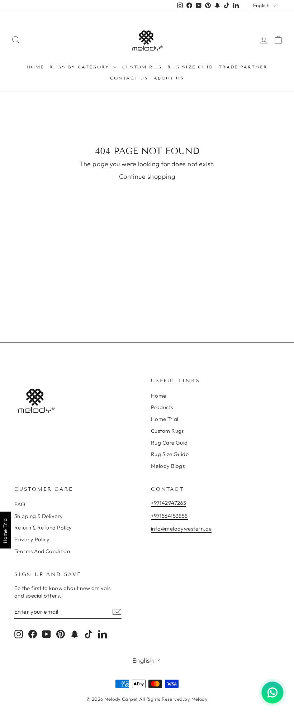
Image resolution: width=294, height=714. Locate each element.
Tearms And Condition (42, 551)
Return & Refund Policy (43, 527)
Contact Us (129, 78)
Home (35, 67)
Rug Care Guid (169, 442)
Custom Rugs (167, 430)
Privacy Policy (31, 539)
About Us (169, 78)
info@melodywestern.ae (181, 528)
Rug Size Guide (170, 454)
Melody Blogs (168, 466)
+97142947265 (168, 502)
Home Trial (165, 419)
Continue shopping (147, 176)
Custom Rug (142, 67)
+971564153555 (169, 515)
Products (162, 407)
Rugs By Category (80, 67)
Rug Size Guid (190, 67)
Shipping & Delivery (38, 516)
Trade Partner (243, 67)
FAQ (19, 504)
